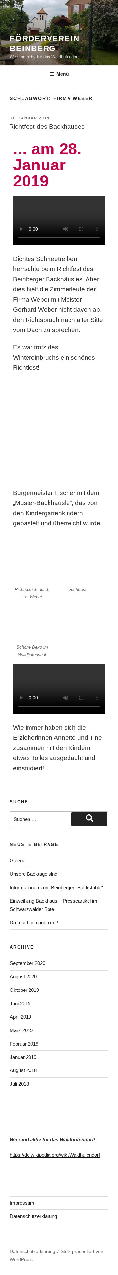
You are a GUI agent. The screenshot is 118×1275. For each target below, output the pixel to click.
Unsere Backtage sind (33, 874)
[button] (59, 221)
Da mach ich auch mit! (34, 922)
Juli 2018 (19, 1084)
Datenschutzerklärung (33, 1216)
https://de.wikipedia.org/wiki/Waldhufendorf (55, 1155)
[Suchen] (89, 819)
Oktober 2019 (24, 990)
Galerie (17, 860)
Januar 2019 (23, 1057)
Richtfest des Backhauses (47, 126)
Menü (62, 73)
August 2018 (23, 1070)
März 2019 (21, 1030)
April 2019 (20, 1017)
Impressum (22, 1203)
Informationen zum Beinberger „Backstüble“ (56, 887)
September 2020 (27, 963)
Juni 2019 (20, 1003)
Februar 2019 (24, 1044)
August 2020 (23, 976)
